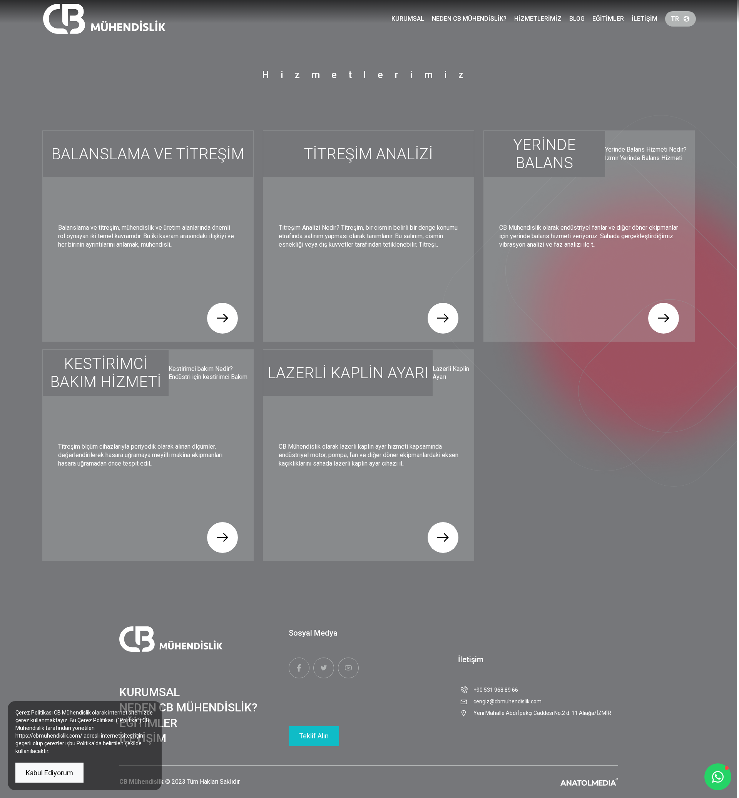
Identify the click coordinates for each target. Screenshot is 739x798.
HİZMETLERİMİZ (538, 18)
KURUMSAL (407, 18)
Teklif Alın (314, 736)
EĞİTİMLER (608, 18)
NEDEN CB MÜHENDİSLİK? (469, 18)
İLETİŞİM (644, 18)
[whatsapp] (717, 776)
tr (675, 18)
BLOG (577, 18)
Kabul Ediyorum (49, 773)
